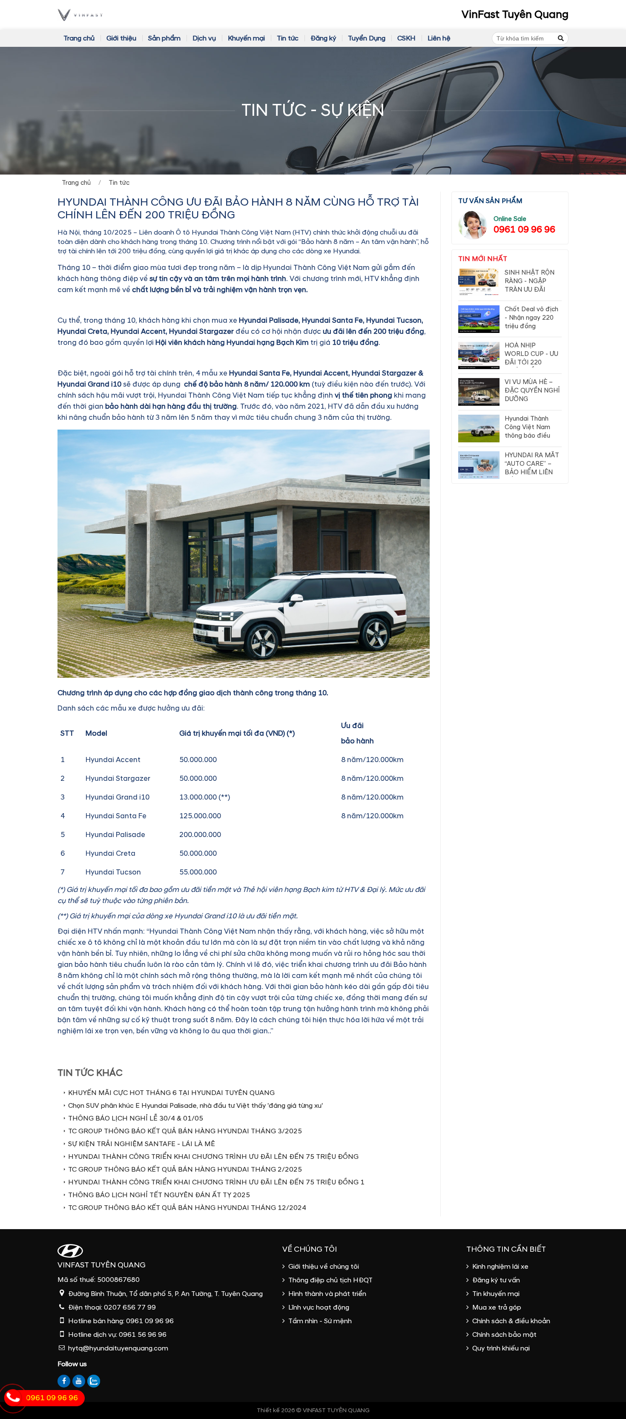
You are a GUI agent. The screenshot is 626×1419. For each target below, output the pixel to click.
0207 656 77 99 (130, 1307)
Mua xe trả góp (496, 1307)
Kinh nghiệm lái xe (500, 1266)
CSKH (406, 38)
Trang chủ (79, 38)
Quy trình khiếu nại (501, 1348)
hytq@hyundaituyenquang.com (118, 1348)
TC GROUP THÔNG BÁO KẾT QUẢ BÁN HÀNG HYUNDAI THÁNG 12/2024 (187, 1208)
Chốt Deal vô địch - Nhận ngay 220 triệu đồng (531, 317)
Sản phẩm (164, 38)
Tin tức (288, 38)
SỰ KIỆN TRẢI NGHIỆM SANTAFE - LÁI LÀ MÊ (142, 1144)
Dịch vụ (204, 38)
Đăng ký (323, 38)
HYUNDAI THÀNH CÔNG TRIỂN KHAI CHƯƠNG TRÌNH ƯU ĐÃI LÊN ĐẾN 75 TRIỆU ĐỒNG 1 (216, 1182)
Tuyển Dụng (366, 38)
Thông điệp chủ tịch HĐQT (330, 1280)
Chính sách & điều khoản (511, 1321)
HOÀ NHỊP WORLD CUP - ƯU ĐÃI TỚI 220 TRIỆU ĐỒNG (531, 359)
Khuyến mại (246, 38)
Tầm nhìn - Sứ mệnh (320, 1321)
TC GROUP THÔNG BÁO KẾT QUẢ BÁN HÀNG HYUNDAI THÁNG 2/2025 (185, 1169)
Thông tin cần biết (506, 1249)
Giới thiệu (121, 38)
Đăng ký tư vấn (496, 1280)
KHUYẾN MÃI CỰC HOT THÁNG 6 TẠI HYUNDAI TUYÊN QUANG (171, 1093)
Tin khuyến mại (496, 1294)
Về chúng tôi (309, 1249)
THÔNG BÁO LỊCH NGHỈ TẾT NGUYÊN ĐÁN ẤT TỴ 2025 (159, 1195)
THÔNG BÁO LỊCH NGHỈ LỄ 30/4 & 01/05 (135, 1118)
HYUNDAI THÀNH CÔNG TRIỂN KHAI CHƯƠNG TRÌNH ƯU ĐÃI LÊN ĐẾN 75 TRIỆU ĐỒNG (213, 1156)
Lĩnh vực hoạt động (318, 1307)
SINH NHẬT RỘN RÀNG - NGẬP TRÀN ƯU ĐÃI (529, 281)
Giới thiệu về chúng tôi (323, 1266)
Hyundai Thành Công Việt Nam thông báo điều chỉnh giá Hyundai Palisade (530, 436)
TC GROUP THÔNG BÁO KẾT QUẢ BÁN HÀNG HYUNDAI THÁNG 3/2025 (185, 1131)
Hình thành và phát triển (327, 1294)
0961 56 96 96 (143, 1334)
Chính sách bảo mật (504, 1334)
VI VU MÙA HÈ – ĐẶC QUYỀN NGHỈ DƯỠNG (532, 390)
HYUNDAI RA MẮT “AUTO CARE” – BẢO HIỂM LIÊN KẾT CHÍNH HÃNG (532, 468)
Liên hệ (439, 38)
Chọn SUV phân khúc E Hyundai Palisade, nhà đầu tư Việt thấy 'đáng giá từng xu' (195, 1105)
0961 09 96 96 (524, 229)
